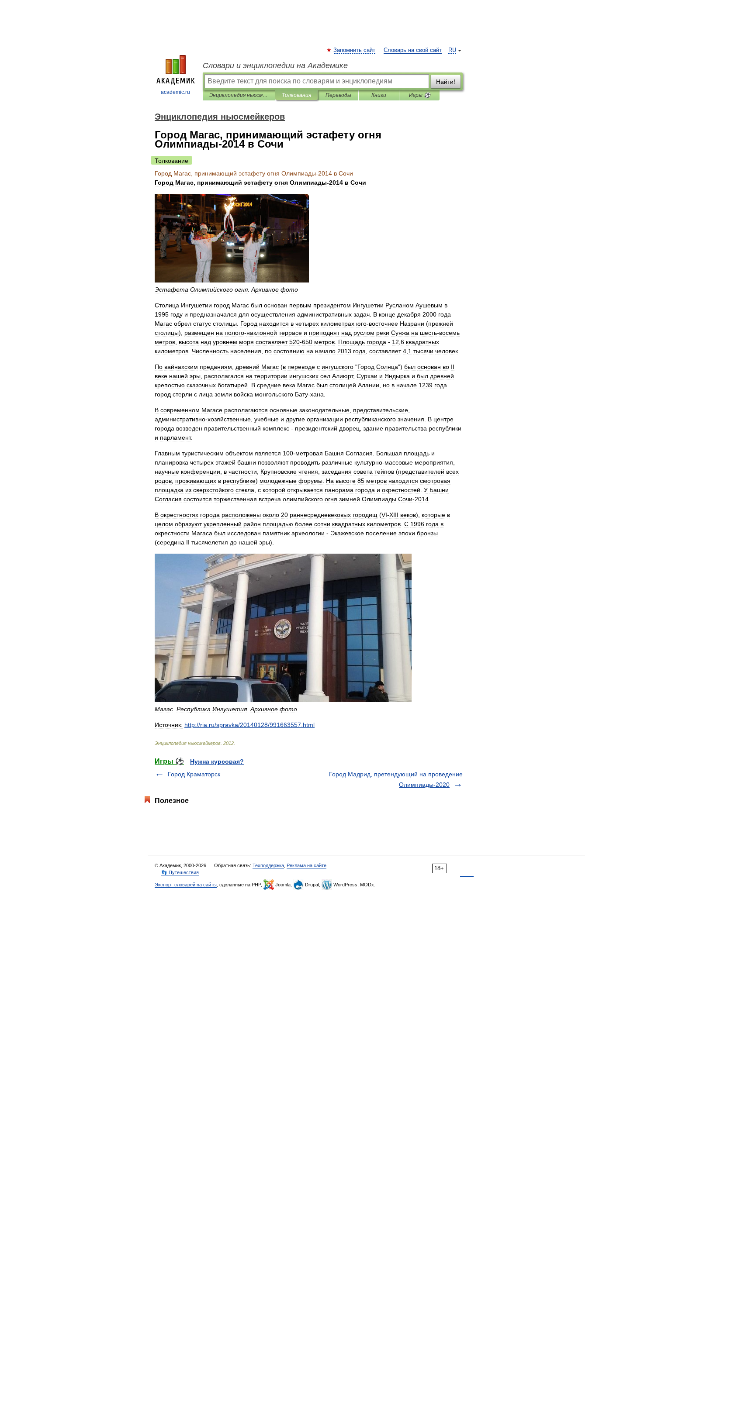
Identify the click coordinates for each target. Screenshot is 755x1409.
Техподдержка (268, 865)
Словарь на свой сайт (413, 50)
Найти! (445, 81)
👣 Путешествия (180, 872)
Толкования (296, 95)
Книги (378, 95)
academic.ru (175, 92)
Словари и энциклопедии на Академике (275, 65)
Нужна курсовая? (217, 761)
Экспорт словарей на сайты (186, 884)
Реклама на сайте (306, 865)
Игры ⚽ (419, 95)
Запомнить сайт (354, 50)
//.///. (249, 724)
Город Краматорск (194, 774)
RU (452, 50)
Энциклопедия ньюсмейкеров (238, 95)
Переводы (338, 95)
